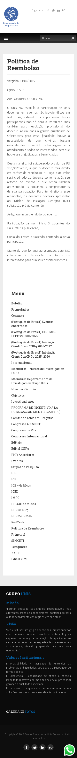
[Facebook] (48, 10)
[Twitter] (53, 10)
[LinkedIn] (58, 10)
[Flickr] (63, 10)
